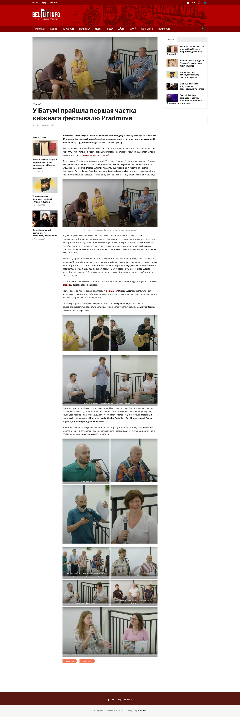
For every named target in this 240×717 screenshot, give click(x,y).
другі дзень (102, 155)
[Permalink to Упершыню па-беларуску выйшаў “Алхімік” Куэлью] (45, 186)
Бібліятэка (84, 28)
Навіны (54, 28)
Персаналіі (68, 28)
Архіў (44, 2)
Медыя (98, 28)
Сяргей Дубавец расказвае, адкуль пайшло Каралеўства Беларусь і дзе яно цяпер (184, 99)
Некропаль (164, 28)
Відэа (110, 28)
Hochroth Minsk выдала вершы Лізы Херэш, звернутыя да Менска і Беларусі (44, 163)
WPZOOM (142, 710)
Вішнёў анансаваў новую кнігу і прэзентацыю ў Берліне (44, 233)
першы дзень (89, 155)
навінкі (66, 285)
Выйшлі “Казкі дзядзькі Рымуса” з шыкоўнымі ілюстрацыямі (192, 63)
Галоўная (40, 28)
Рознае (36, 104)
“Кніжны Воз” (111, 291)
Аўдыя (121, 28)
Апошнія (170, 40)
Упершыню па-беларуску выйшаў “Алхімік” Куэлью (42, 199)
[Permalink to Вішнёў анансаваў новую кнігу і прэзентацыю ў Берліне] (45, 220)
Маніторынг (147, 28)
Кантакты (53, 2)
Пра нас (35, 2)
